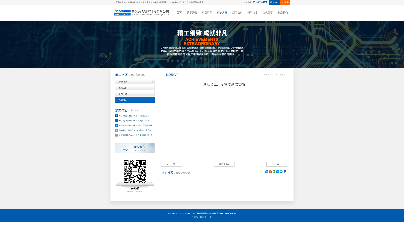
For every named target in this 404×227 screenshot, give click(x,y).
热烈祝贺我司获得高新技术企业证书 (134, 116)
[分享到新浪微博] (270, 171)
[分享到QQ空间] (277, 171)
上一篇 (172, 164)
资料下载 (123, 94)
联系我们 (283, 12)
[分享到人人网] (285, 171)
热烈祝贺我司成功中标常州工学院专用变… (136, 125)
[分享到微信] (274, 171)
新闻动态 (237, 12)
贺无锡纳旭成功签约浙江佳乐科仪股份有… (136, 135)
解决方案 (222, 12)
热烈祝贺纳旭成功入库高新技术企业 (134, 120)
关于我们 (192, 12)
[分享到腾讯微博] (281, 171)
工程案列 (123, 87)
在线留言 (268, 12)
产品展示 (207, 12)
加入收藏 (285, 2)
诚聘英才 (252, 12)
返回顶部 (223, 164)
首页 (179, 12)
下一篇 (276, 164)
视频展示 (123, 100)
